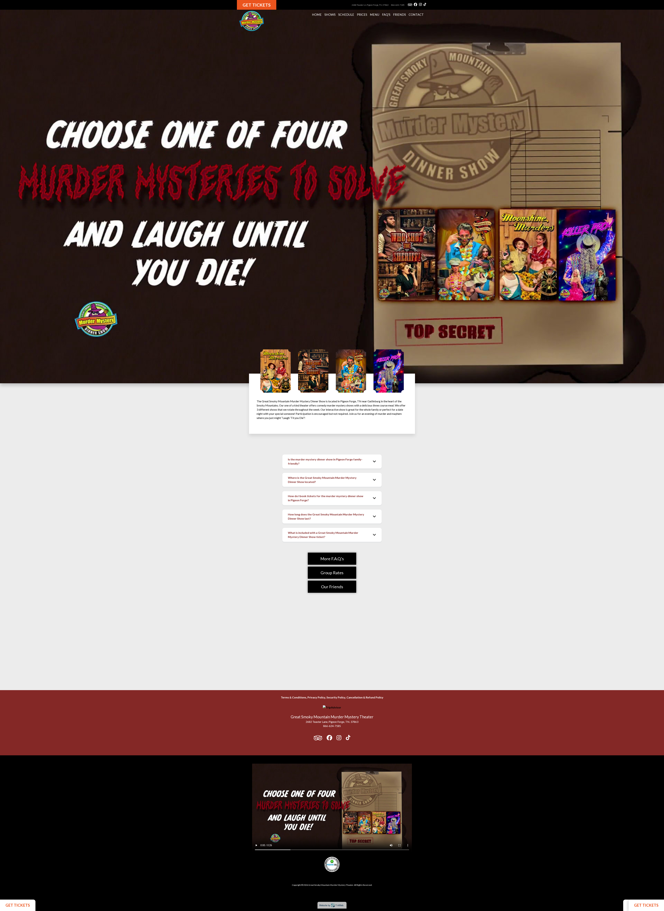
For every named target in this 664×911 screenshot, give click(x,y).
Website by (331, 905)
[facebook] (415, 4)
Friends (399, 14)
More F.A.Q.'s (332, 558)
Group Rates (332, 572)
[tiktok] (424, 4)
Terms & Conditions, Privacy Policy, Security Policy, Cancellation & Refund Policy (332, 697)
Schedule (346, 14)
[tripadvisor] (410, 4)
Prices (362, 14)
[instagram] (420, 4)
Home (317, 14)
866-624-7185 (397, 5)
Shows (329, 14)
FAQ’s (386, 14)
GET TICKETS (18, 905)
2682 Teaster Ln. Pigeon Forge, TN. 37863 (370, 5)
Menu (374, 14)
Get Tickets (257, 4)
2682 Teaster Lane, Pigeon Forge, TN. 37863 (332, 721)
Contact (416, 14)
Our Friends (332, 586)
